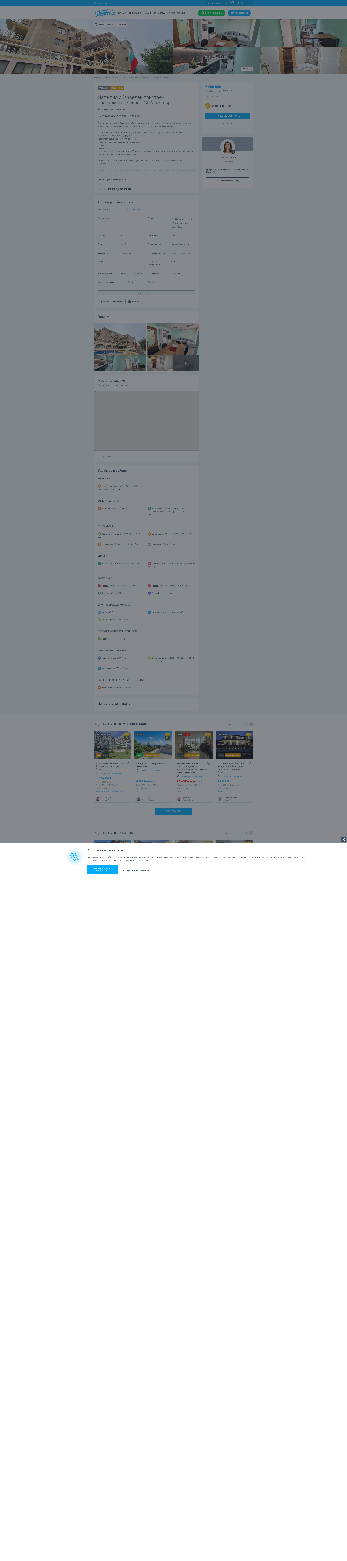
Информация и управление (136, 871)
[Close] (343, 839)
